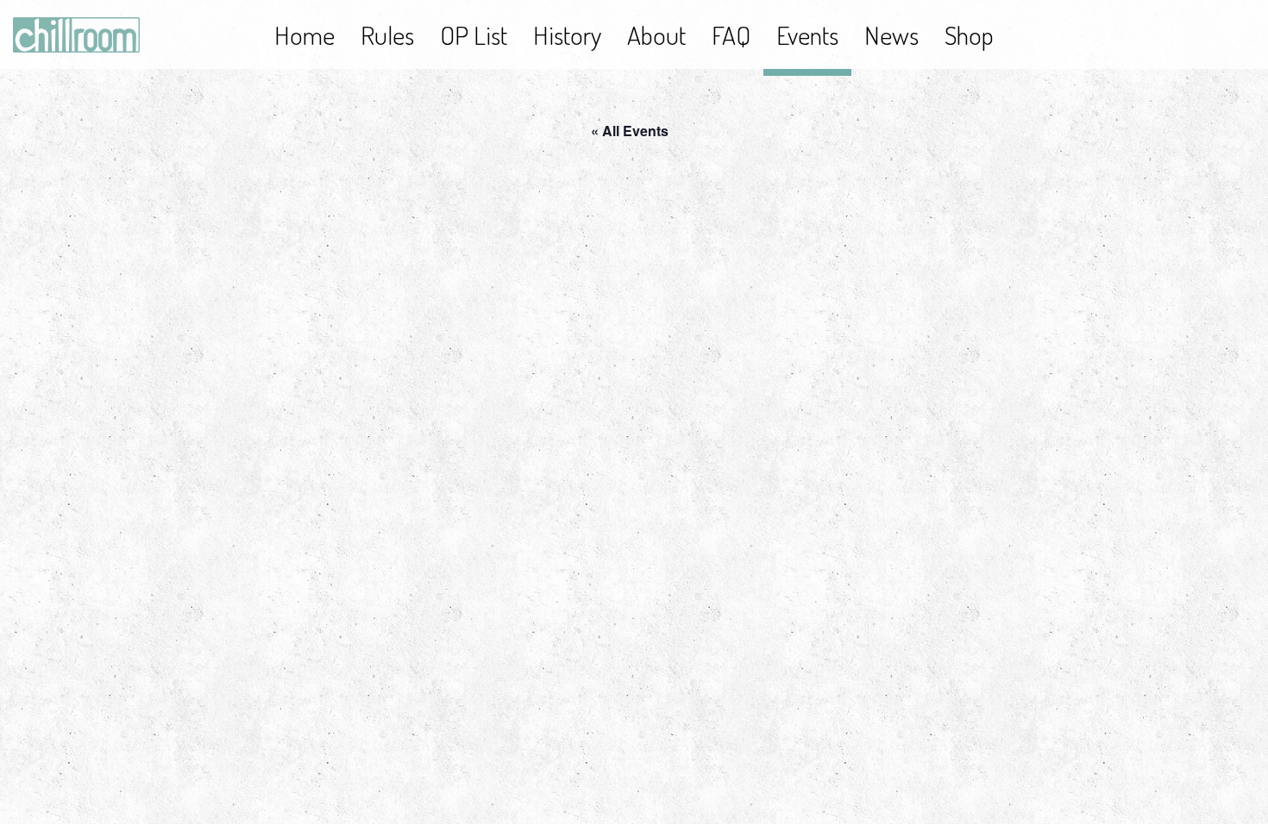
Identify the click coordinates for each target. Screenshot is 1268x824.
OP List (473, 34)
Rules (387, 34)
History (567, 34)
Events (807, 34)
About (656, 34)
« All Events (630, 130)
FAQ (731, 34)
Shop (969, 34)
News (891, 34)
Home (304, 34)
